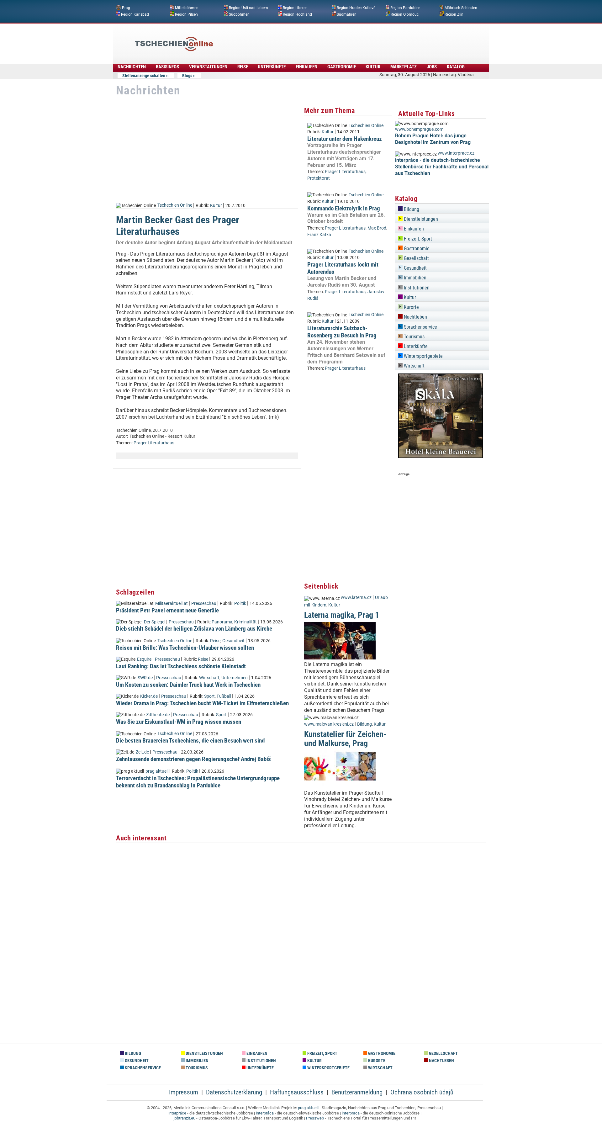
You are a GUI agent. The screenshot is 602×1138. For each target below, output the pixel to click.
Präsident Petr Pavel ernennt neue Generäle (167, 610)
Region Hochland (297, 14)
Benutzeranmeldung (357, 1092)
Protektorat (318, 178)
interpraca (351, 1113)
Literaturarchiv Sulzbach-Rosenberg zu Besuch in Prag (342, 332)
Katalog (456, 67)
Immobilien (414, 278)
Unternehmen (234, 677)
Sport (209, 696)
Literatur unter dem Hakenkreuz (344, 138)
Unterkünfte (272, 67)
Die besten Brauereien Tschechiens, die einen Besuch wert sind (190, 740)
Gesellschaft (416, 258)
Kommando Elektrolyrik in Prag (343, 208)
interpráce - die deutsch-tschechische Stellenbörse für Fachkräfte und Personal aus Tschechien (441, 166)
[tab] (442, 208)
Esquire (144, 659)
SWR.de (145, 677)
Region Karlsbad (135, 14)
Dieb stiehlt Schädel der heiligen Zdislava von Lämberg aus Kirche (194, 628)
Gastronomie (341, 67)
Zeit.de (142, 752)
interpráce (177, 1113)
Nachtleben (415, 317)
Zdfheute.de (158, 714)
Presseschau (203, 603)
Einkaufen (306, 67)
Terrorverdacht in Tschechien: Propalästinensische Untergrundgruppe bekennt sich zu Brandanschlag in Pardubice (198, 782)
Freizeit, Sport (417, 239)
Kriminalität (245, 622)
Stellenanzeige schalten (143, 75)
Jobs (432, 67)
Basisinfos (167, 67)
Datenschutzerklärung (234, 1092)
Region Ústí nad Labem (248, 8)
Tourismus (414, 337)
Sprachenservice (420, 327)
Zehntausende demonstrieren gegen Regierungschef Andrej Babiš (193, 759)
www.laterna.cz (356, 597)
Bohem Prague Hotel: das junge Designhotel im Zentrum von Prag (433, 139)
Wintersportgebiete (423, 356)
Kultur (373, 67)
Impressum (183, 1092)
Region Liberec (295, 8)
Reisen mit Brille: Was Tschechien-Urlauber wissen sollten (185, 647)
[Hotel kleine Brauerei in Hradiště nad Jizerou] (440, 456)
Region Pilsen (186, 14)
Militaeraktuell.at (171, 603)
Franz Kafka (319, 234)
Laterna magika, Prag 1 (341, 615)
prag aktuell (156, 771)
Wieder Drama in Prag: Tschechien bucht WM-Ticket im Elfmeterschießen (202, 703)
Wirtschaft (209, 677)
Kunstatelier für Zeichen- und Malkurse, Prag (345, 738)
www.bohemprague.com (419, 129)
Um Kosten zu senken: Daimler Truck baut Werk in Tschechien (188, 684)
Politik (240, 603)
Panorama (222, 622)
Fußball (224, 696)
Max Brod (376, 228)
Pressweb (315, 1118)
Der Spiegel (154, 622)
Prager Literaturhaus (154, 443)
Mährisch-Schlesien (461, 8)
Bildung (364, 724)
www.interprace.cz (456, 153)
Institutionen (416, 288)
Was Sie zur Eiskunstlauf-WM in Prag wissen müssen (178, 721)
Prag (126, 8)
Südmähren (346, 14)
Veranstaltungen (208, 67)
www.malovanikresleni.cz (329, 724)
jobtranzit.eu (184, 1118)
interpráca (265, 1113)
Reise (242, 67)
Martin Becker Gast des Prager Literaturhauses (177, 225)
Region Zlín (454, 14)
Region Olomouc (405, 14)
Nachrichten (132, 67)
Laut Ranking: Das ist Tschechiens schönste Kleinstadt (181, 666)
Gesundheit (233, 640)
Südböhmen (239, 14)
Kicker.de (149, 696)
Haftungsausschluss (297, 1092)
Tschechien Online (174, 205)
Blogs (187, 75)
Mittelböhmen (186, 8)
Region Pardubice (405, 8)
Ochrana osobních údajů (421, 1092)
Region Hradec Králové (356, 8)
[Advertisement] (318, 39)
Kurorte (411, 307)
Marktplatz (403, 67)
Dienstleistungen (420, 219)
